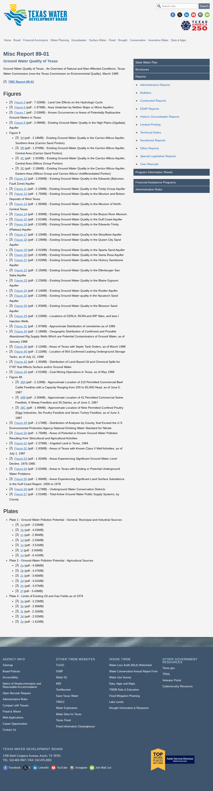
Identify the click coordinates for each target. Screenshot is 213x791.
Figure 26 (20, 305)
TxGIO (60, 665)
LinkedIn (186, 14)
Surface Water (97, 40)
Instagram (200, 14)
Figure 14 (20, 214)
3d (22, 616)
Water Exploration (66, 708)
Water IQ (61, 677)
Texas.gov (168, 668)
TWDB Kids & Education (124, 689)
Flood (112, 40)
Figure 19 (20, 250)
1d (22, 540)
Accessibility (10, 677)
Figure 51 (20, 443)
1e (22, 545)
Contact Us (9, 729)
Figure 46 (20, 372)
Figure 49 (20, 422)
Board (17, 40)
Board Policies (11, 671)
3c (22, 611)
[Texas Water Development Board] (35, 15)
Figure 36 (20, 346)
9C (22, 158)
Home (7, 40)
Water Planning (60, 40)
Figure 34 (20, 331)
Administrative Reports (155, 84)
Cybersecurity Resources (177, 686)
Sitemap (8, 665)
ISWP (59, 671)
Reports (140, 76)
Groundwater (79, 40)
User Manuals (149, 164)
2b (22, 570)
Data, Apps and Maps (122, 683)
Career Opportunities (15, 723)
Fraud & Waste (12, 711)
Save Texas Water (67, 695)
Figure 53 (20, 458)
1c (22, 535)
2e (22, 585)
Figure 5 (19, 107)
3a (22, 601)
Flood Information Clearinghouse (75, 726)
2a (22, 565)
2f (21, 591)
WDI (58, 683)
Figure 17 (20, 234)
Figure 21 (20, 260)
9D (22, 168)
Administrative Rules (148, 189)
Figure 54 (20, 468)
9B (22, 148)
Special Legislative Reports (158, 156)
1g (22, 555)
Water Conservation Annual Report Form (133, 671)
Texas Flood (63, 720)
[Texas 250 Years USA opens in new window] (194, 25)
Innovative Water (158, 40)
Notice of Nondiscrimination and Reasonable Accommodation (22, 685)
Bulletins (145, 92)
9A (22, 137)
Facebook (172, 14)
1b (22, 530)
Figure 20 (20, 255)
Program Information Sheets (154, 172)
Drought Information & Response (129, 708)
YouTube (193, 14)
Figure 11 (20, 188)
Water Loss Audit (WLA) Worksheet (130, 665)
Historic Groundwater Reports (159, 116)
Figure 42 (20, 361)
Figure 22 (20, 270)
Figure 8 (19, 122)
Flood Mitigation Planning (124, 695)
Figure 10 (20, 178)
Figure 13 (20, 204)
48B (23, 397)
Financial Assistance (35, 40)
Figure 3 (19, 102)
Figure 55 (20, 479)
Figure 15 (20, 219)
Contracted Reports (153, 100)
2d (22, 580)
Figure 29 (20, 316)
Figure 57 (20, 494)
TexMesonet (63, 689)
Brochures (142, 69)
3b (22, 606)
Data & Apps (178, 40)
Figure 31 (20, 326)
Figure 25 (20, 295)
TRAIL (166, 674)
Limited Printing (150, 124)
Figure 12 (20, 193)
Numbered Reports (152, 140)
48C (23, 407)
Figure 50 (20, 433)
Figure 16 (20, 224)
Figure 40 (20, 351)
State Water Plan (146, 62)
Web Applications (13, 717)
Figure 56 (20, 489)
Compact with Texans (16, 705)
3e (22, 621)
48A (22, 382)
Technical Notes (150, 132)
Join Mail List (207, 14)
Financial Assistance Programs (155, 182)
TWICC (60, 701)
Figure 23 (20, 280)
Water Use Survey (120, 677)
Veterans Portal (171, 680)
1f (21, 550)
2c (22, 575)
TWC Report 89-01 (21, 81)
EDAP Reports (149, 108)
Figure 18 (20, 239)
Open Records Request (17, 693)
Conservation (138, 40)
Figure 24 (20, 290)
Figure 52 (20, 448)
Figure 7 (19, 112)
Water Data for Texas (69, 714)
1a (22, 524)
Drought (122, 40)
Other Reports (149, 148)
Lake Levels (116, 701)
